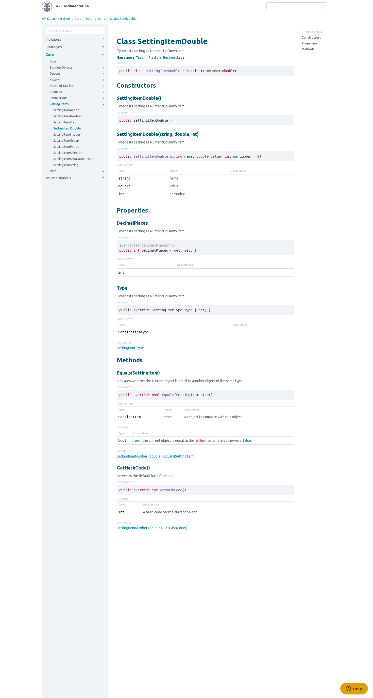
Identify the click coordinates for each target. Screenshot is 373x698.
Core (78, 18)
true (135, 441)
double (124, 186)
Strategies (54, 47)
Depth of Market (61, 85)
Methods (308, 49)
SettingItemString (65, 165)
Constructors (311, 37)
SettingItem (129, 417)
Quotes (54, 73)
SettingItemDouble (123, 18)
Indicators (53, 39)
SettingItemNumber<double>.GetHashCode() (152, 528)
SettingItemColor (65, 122)
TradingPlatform (149, 57)
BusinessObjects (60, 67)
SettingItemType (133, 332)
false (247, 441)
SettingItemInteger (66, 134)
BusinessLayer (174, 57)
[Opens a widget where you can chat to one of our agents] (354, 689)
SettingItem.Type (130, 348)
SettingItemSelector (67, 152)
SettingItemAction (66, 110)
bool (122, 441)
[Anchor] (114, 85)
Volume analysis (58, 178)
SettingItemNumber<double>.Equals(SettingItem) (155, 456)
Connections (58, 98)
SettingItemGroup (66, 140)
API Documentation (72, 6)
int (121, 194)
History (54, 79)
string (124, 178)
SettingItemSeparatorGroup (73, 158)
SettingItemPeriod (66, 146)
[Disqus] (205, 598)
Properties (309, 43)
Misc (52, 171)
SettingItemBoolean (67, 116)
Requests (55, 91)
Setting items (95, 18)
